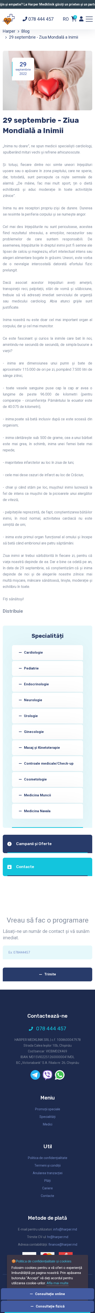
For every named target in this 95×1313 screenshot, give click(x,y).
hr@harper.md (57, 1237)
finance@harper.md (62, 1244)
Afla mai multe (57, 1283)
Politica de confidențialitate (47, 1158)
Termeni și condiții (47, 1165)
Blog (25, 31)
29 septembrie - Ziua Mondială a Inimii (43, 37)
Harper (9, 31)
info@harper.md (65, 1229)
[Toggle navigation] (89, 19)
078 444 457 (40, 19)
